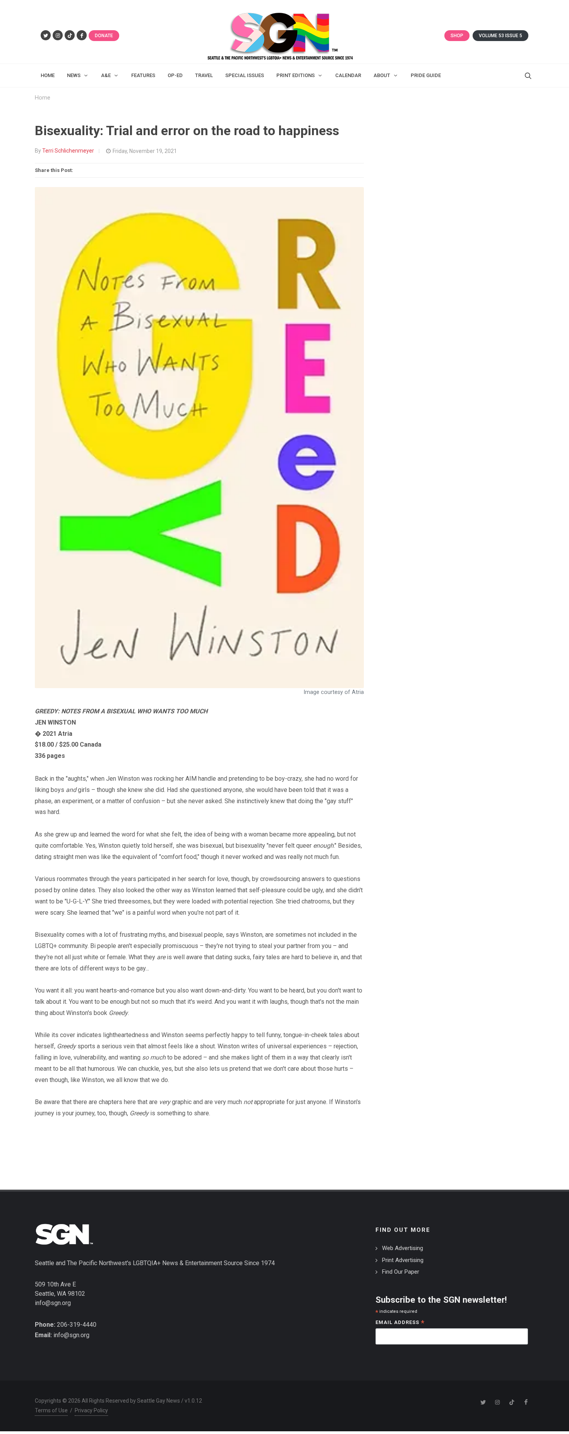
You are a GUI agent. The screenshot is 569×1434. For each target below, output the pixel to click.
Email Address (400, 1323)
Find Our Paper (400, 1271)
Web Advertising (402, 1248)
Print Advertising (402, 1260)
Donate (104, 35)
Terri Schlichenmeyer (68, 151)
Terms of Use (51, 1410)
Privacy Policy (91, 1410)
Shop (457, 35)
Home (42, 97)
